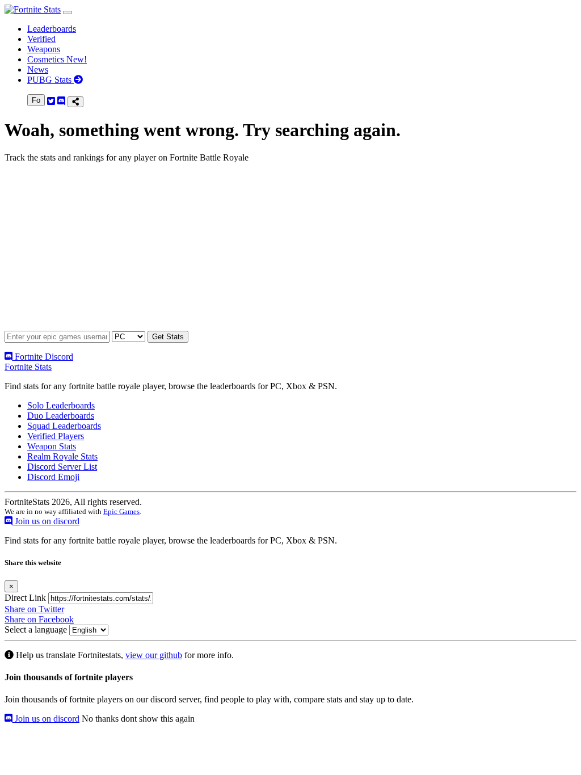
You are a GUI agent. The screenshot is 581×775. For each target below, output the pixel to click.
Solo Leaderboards (61, 405)
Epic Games (121, 511)
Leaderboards (51, 28)
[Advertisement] (290, 251)
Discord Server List (62, 466)
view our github (153, 655)
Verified (41, 39)
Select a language (36, 629)
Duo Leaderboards (60, 415)
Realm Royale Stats (62, 456)
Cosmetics (57, 59)
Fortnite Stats (28, 367)
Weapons (43, 49)
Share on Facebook (39, 619)
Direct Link (25, 598)
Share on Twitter (34, 609)
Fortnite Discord (42, 356)
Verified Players (55, 436)
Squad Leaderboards (64, 426)
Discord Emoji (53, 477)
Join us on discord (45, 521)
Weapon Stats (51, 446)
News (37, 69)
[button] (67, 12)
